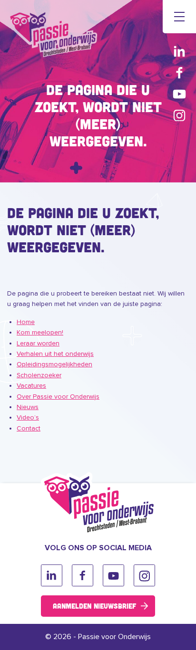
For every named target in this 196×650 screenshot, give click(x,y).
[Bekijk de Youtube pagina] (179, 94)
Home (26, 322)
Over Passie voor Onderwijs (58, 396)
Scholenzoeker (39, 375)
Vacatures (31, 386)
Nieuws (28, 407)
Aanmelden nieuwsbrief (94, 606)
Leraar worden (38, 343)
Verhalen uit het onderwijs (55, 354)
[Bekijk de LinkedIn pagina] (179, 51)
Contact (28, 428)
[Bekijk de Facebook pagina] (179, 72)
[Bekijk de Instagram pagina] (179, 115)
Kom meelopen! (40, 332)
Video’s (28, 417)
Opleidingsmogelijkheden (54, 364)
